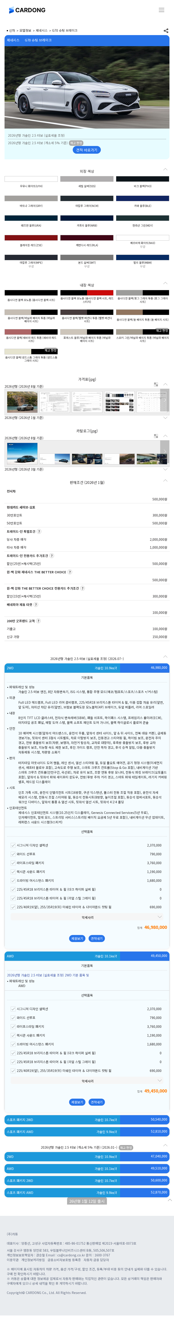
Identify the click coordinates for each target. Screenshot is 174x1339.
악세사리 (88, 917)
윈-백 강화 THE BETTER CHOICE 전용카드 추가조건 (43, 588)
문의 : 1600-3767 (98, 1255)
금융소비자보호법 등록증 (64, 1260)
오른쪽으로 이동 (164, 400)
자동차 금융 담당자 (96, 1260)
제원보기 (77, 938)
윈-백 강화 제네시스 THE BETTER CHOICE (36, 572)
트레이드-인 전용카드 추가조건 (27, 555)
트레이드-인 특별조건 (21, 531)
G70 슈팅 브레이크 (38, 40)
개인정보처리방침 (33, 1260)
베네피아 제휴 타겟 (19, 604)
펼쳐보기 (156, 384)
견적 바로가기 (86, 150)
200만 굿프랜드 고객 (21, 621)
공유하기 (166, 30)
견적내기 (97, 938)
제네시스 (13, 40)
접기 (169, 1200)
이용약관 (13, 1260)
